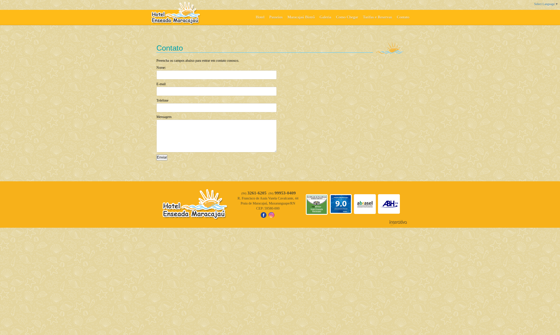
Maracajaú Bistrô (301, 17)
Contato (403, 17)
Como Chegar (347, 17)
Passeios (276, 17)
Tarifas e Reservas (377, 17)
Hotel (260, 17)
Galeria (325, 17)
